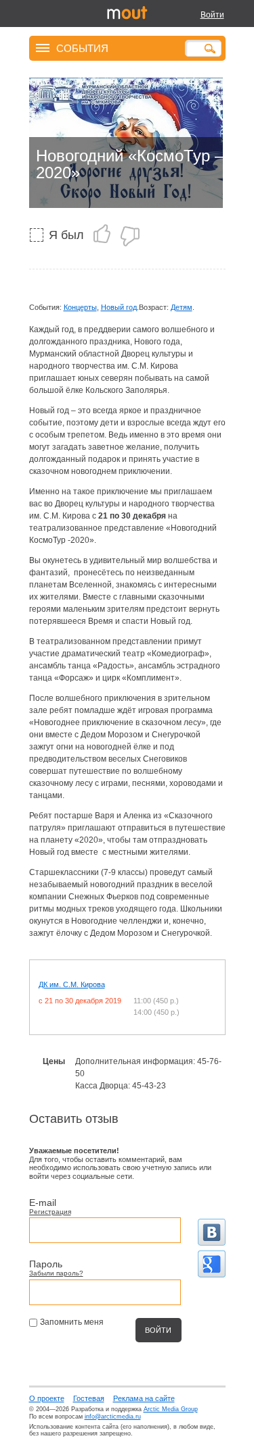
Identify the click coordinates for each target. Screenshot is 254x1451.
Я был (66, 235)
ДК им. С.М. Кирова (72, 984)
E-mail (42, 1202)
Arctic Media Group (171, 1409)
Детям (181, 307)
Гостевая (88, 1398)
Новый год (119, 307)
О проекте (46, 1398)
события (82, 47)
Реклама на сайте (144, 1398)
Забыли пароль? (56, 1273)
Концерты (80, 307)
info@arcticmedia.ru (113, 1416)
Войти (212, 15)
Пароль (45, 1264)
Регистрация (50, 1211)
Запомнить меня (72, 1322)
